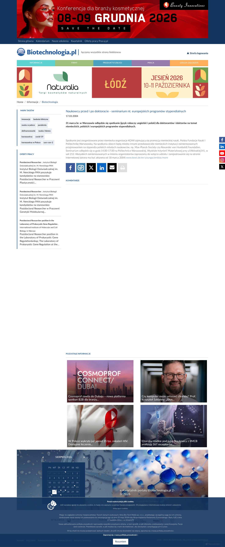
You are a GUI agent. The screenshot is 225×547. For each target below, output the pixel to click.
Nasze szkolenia (60, 41)
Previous (44, 457)
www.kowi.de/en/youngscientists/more (147, 157)
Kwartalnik (76, 41)
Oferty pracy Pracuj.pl (96, 41)
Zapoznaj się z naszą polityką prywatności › (120, 535)
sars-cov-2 (48, 142)
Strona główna (26, 41)
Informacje (36, 63)
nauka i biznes (44, 131)
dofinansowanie (28, 131)
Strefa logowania (198, 53)
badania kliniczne (40, 119)
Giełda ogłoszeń (189, 63)
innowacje (26, 119)
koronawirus (27, 137)
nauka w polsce (28, 125)
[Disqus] (137, 228)
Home (20, 102)
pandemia (42, 125)
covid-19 (39, 137)
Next (82, 457)
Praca (151, 63)
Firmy (74, 63)
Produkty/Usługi (112, 63)
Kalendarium (42, 41)
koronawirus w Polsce (31, 142)
